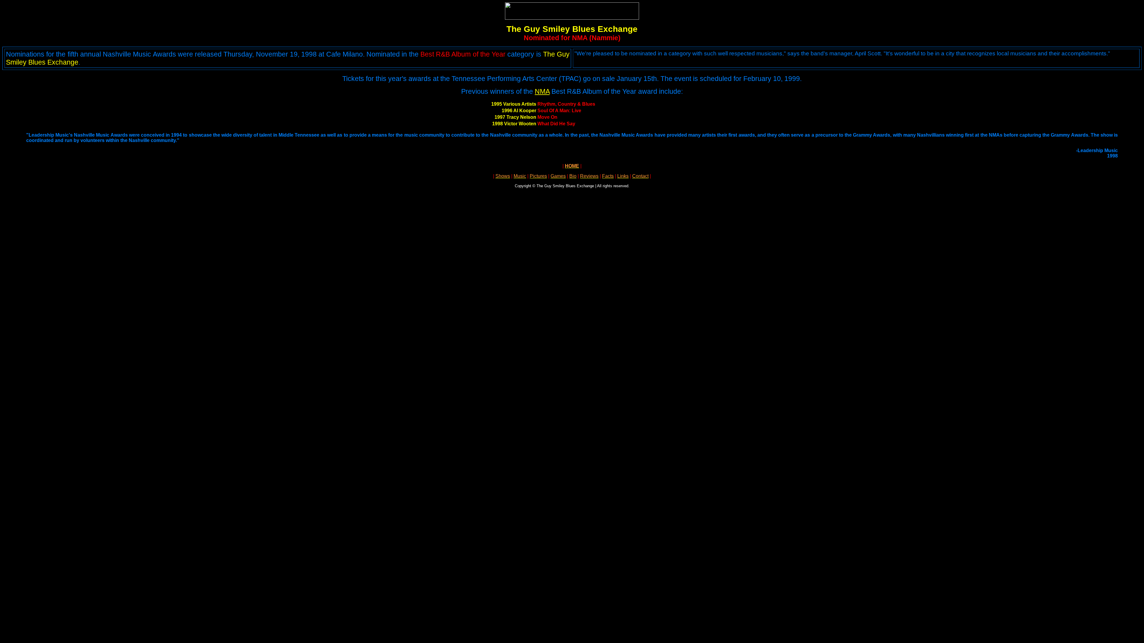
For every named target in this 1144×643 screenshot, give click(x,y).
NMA (542, 91)
